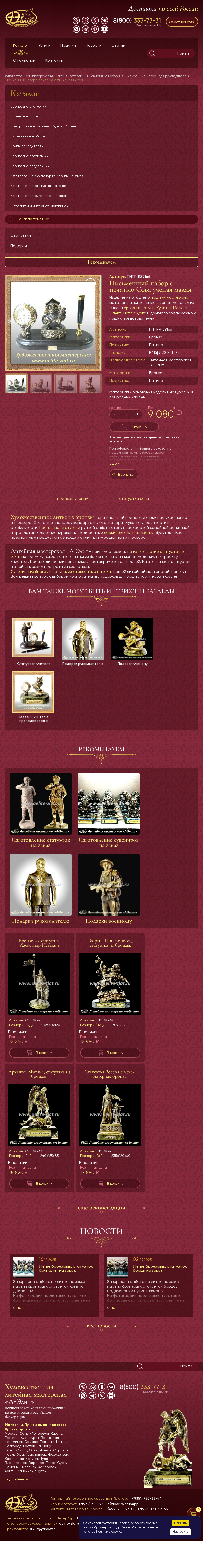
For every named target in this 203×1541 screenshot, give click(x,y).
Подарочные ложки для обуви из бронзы (43, 126)
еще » (114, 463)
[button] (95, 321)
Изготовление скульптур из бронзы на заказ (46, 176)
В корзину (139, 427)
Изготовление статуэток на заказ (38, 186)
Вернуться (126, 474)
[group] (53, 323)
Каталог (20, 45)
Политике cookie (108, 1531)
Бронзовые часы (24, 116)
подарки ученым (72, 498)
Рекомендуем (102, 262)
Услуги (44, 45)
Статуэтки (20, 235)
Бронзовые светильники (30, 156)
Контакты (54, 60)
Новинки (68, 45)
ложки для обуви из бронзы (129, 532)
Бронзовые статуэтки (28, 106)
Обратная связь (182, 22)
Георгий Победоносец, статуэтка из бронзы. (110, 943)
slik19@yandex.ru (43, 1529)
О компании (24, 60)
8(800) (137, 20)
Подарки (18, 245)
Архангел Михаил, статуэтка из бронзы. (39, 1074)
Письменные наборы (27, 136)
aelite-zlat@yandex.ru (77, 1523)
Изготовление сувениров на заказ (38, 196)
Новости (94, 45)
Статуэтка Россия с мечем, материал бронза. (110, 1074)
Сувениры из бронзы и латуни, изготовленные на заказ (61, 571)
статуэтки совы (134, 498)
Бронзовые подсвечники (30, 166)
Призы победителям (27, 146)
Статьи (118, 45)
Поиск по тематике (32, 219)
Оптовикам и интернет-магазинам (39, 206)
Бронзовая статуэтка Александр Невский (39, 943)
